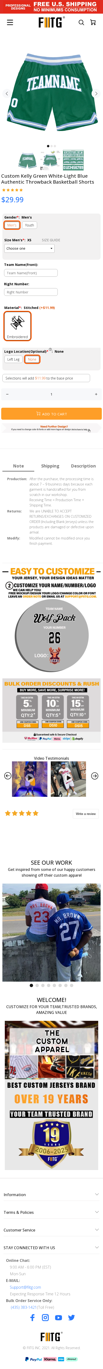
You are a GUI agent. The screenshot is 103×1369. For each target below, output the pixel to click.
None (32, 359)
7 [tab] (66, 985)
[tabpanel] (51, 90)
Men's (12, 225)
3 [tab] (55, 146)
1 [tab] (48, 146)
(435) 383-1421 (24, 1307)
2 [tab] (51, 146)
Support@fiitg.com (25, 1287)
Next (96, 93)
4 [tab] (48, 985)
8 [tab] (71, 985)
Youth (29, 225)
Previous (6, 93)
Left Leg (13, 359)
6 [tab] (60, 985)
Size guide (51, 240)
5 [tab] (54, 985)
